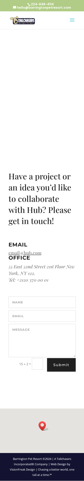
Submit (61, 365)
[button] (44, 426)
